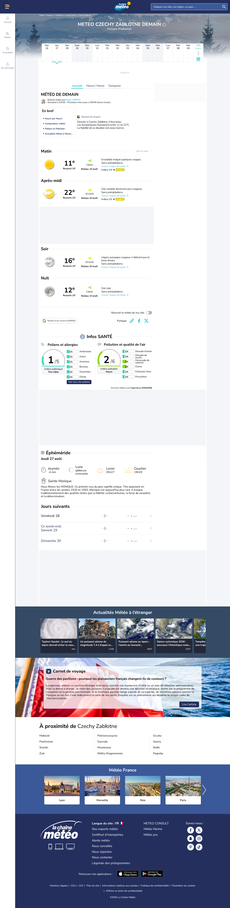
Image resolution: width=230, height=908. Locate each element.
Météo (41, 15)
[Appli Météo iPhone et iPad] (128, 874)
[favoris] (164, 24)
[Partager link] (132, 321)
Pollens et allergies (63, 345)
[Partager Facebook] (139, 321)
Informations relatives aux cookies (120, 885)
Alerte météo (101, 840)
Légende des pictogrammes (111, 863)
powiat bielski (70, 15)
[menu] (7, 6)
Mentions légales (59, 885)
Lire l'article (189, 704)
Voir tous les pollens (79, 381)
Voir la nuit (142, 151)
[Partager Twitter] (146, 321)
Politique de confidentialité (155, 885)
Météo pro (151, 835)
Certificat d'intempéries (107, 835)
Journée (77, 86)
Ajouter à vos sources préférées (61, 320)
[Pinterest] (190, 847)
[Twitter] (199, 830)
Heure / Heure (95, 86)
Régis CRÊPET (73, 99)
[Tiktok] (199, 847)
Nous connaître (102, 846)
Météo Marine (153, 829)
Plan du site (93, 885)
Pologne (50, 15)
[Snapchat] (190, 838)
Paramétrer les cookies (183, 885)
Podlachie (59, 15)
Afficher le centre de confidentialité (124, 891)
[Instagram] (199, 838)
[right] (203, 632)
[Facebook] (190, 830)
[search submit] (224, 6)
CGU (73, 885)
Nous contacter (102, 857)
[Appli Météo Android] (152, 874)
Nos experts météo (105, 829)
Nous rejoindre (102, 852)
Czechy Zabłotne (84, 15)
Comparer (114, 86)
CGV (81, 885)
